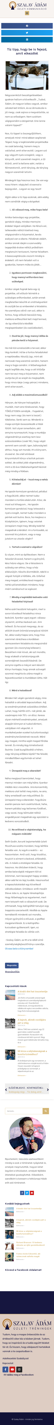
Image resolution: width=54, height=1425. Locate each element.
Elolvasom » (22, 1015)
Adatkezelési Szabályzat (16, 1358)
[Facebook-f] (5, 1369)
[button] (27, 13)
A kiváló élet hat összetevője (32, 991)
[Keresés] (46, 1111)
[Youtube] (12, 1369)
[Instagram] (19, 1369)
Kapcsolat (8, 1363)
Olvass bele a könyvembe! (19, 948)
